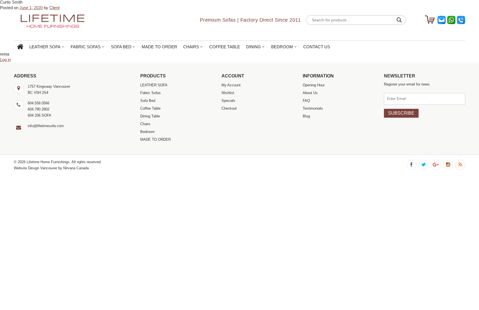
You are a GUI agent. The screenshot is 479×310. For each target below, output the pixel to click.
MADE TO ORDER (159, 47)
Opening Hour (314, 85)
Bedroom (282, 47)
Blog (306, 116)
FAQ (306, 101)
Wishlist (227, 93)
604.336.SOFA (39, 115)
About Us (310, 93)
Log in (5, 59)
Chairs (191, 47)
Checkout (229, 108)
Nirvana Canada (76, 168)
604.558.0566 (38, 103)
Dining (253, 47)
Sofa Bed (121, 47)
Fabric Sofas (86, 47)
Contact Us (316, 47)
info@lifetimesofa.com (46, 126)
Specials (228, 101)
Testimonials (313, 108)
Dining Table (150, 116)
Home (20, 47)
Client (54, 7)
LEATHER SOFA (44, 47)
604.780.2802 (38, 109)
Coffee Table (224, 47)
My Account (231, 85)
